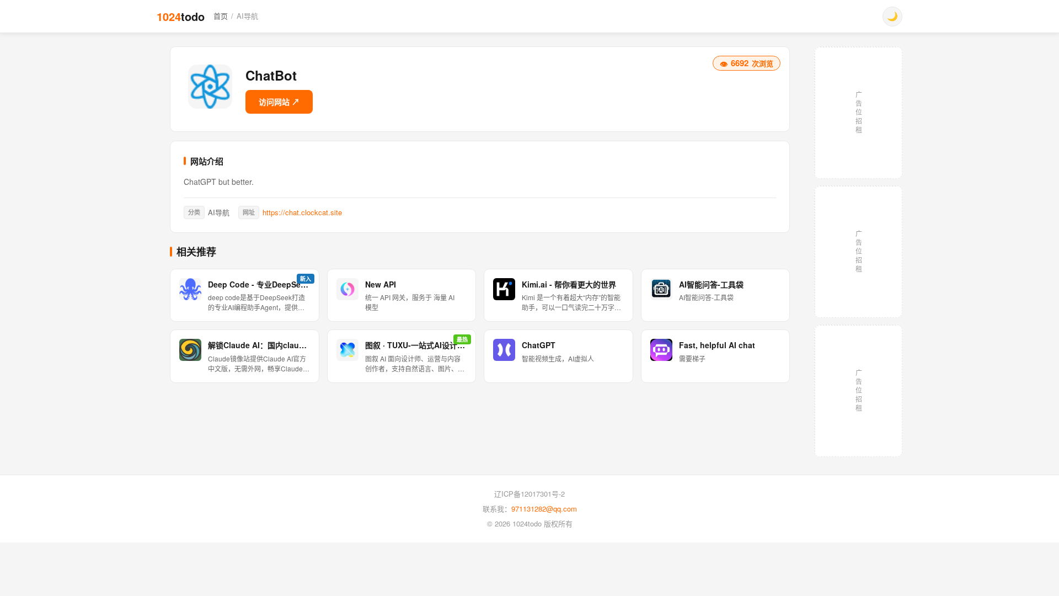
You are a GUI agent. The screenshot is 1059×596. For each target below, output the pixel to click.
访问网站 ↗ (279, 101)
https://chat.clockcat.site (302, 212)
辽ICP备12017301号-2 (529, 493)
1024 (181, 16)
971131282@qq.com (544, 508)
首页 (220, 15)
